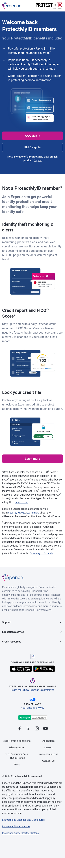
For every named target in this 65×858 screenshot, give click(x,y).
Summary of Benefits (41, 553)
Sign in (38, 160)
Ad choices (48, 740)
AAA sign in (32, 135)
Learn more (32, 458)
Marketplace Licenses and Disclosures (23, 819)
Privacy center (17, 747)
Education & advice (13, 631)
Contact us (48, 760)
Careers (48, 747)
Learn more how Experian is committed (32, 689)
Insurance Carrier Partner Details (20, 833)
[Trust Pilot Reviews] (32, 717)
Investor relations (48, 754)
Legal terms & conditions (17, 740)
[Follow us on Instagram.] (37, 729)
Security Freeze (16, 512)
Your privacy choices (32, 707)
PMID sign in (32, 147)
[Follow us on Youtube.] (45, 729)
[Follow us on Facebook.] (19, 729)
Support (6, 622)
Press (17, 764)
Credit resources (11, 641)
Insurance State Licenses (16, 826)
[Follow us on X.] (28, 729)
